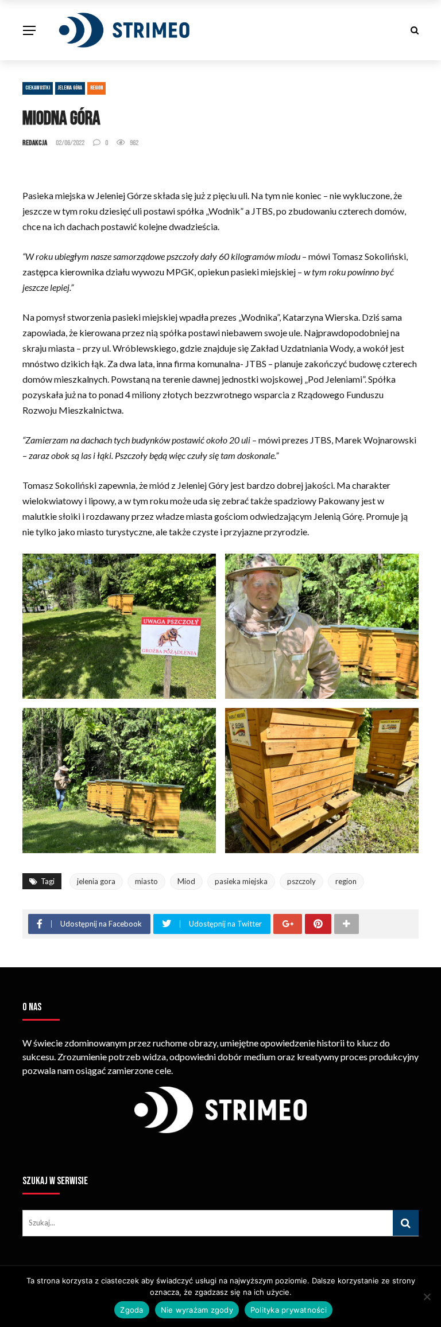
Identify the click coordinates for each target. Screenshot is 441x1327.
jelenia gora (96, 881)
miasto (146, 881)
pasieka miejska (241, 881)
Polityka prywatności (288, 1309)
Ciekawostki (37, 87)
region (346, 881)
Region (96, 87)
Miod (186, 881)
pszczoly (301, 881)
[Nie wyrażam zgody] (426, 1296)
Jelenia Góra (70, 87)
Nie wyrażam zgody (197, 1309)
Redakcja (34, 142)
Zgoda (131, 1309)
